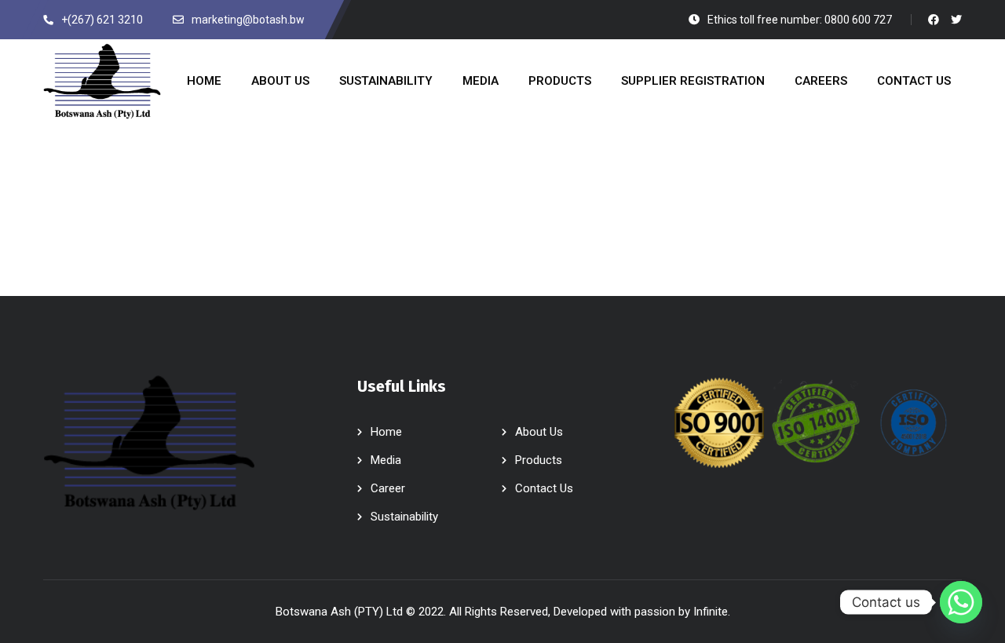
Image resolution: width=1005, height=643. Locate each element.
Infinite (710, 612)
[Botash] (102, 81)
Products (538, 460)
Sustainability (404, 517)
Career (388, 488)
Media (386, 460)
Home (386, 432)
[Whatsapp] (961, 602)
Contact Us (544, 488)
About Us (539, 432)
